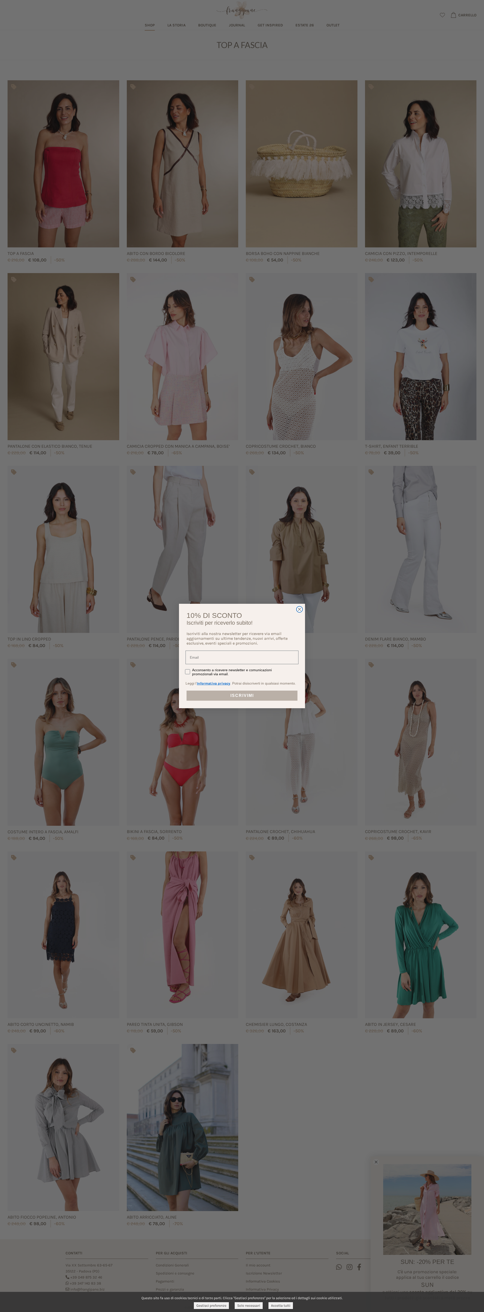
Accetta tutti (280, 1305)
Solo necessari (248, 1305)
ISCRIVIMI (242, 695)
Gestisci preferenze (211, 1305)
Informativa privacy (213, 683)
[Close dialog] (299, 609)
